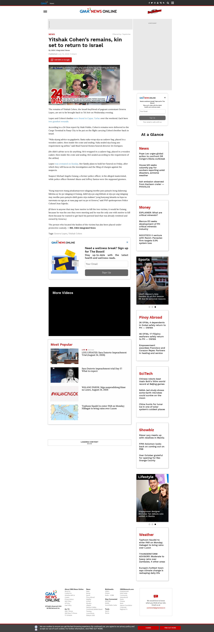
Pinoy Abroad (90, 597)
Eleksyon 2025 (90, 615)
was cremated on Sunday (66, 163)
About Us (67, 591)
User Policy (68, 605)
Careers (67, 597)
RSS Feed (107, 601)
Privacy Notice (69, 599)
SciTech (88, 601)
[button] (149, 307)
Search (107, 611)
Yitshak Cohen (75, 233)
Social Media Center (111, 605)
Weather (88, 599)
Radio (122, 599)
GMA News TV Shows (71, 613)
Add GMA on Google (60, 60)
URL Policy (68, 601)
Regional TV (123, 609)
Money (88, 593)
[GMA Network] (44, 3)
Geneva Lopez (60, 233)
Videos (107, 591)
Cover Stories (90, 613)
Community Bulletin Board (94, 609)
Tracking (88, 611)
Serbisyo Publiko (91, 607)
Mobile (107, 603)
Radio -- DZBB (109, 595)
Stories (107, 613)
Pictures (122, 601)
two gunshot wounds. (59, 121)
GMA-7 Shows (69, 611)
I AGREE (148, 628)
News (52, 3)
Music (121, 603)
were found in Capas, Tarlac (87, 118)
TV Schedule (68, 615)
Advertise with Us (70, 595)
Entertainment (124, 591)
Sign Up (106, 272)
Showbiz (88, 603)
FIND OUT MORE (170, 628)
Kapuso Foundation (126, 605)
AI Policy (67, 603)
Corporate (123, 607)
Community (123, 595)
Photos (107, 593)
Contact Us (68, 593)
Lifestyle (88, 605)
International (124, 597)
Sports (88, 595)
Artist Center (123, 593)
